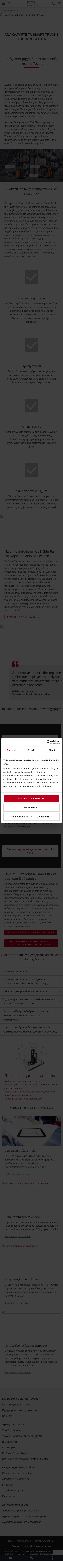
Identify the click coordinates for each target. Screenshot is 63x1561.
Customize (30, 807)
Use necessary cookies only (31, 816)
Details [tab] (31, 750)
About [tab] (51, 750)
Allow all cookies (31, 798)
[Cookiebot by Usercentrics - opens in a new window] (47, 742)
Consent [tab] (11, 750)
